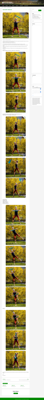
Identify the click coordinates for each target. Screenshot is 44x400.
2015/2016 (36, 100)
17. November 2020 (23, 386)
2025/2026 (39, 102)
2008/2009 (39, 98)
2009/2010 (33, 99)
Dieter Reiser (4, 11)
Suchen (40, 10)
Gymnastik (10, 11)
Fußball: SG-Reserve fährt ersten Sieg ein (36, 15)
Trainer (35, 104)
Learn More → (15, 393)
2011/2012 (38, 99)
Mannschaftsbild (36, 103)
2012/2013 (33, 100)
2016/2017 (39, 100)
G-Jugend (33, 103)
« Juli (32, 95)
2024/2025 (36, 102)
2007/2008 (36, 98)
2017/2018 (33, 101)
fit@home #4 (22, 385)
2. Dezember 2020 (4, 386)
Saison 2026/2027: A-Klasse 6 (35, 16)
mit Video (39, 103)
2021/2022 (36, 101)
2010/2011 (36, 99)
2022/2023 (39, 101)
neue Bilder (34, 104)
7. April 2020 (7, 11)
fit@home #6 (4, 385)
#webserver (34, 98)
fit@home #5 (13, 385)
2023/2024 (33, 102)
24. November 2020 (14, 386)
